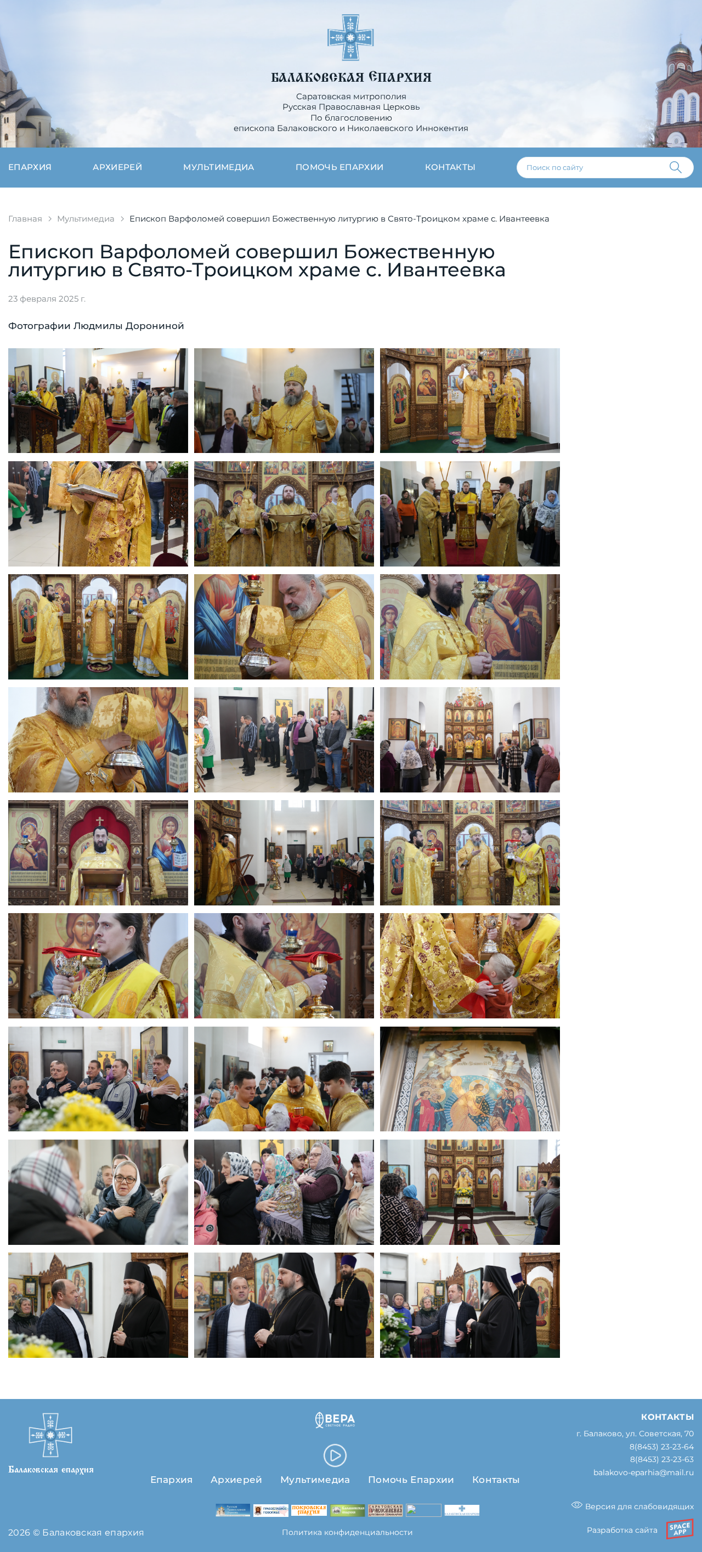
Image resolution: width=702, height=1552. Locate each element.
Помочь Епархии (411, 1479)
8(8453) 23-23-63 (662, 1459)
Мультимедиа (218, 167)
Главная (25, 219)
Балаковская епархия (351, 78)
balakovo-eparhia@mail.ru (643, 1473)
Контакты (450, 167)
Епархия (30, 167)
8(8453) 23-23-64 (662, 1447)
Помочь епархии (339, 167)
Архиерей (117, 167)
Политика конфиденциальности (347, 1532)
